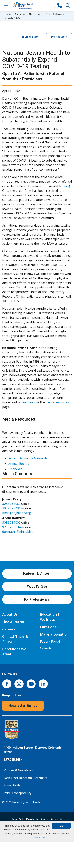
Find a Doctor (13, 621)
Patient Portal (50, 641)
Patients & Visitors (37, 573)
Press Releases (55, 14)
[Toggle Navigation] (6, 5)
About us (20, 14)
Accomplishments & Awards (27, 458)
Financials (15, 469)
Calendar (46, 648)
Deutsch (32, 819)
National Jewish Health (26, 802)
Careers (8, 629)
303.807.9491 (11, 508)
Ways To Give (37, 587)
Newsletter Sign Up (23, 705)
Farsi (44, 819)
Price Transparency (17, 793)
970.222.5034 (11, 527)
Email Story (31, 36)
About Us (10, 614)
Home (7, 14)
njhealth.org (26, 402)
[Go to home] (33, 5)
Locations (48, 627)
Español (17, 819)
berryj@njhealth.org (16, 513)
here (65, 186)
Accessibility (12, 785)
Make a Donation (54, 634)
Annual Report (18, 464)
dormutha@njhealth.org (19, 532)
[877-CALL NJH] (59, 5)
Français (56, 819)
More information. (37, 837)
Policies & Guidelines (18, 770)
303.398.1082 (11, 504)
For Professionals (37, 599)
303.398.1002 (11, 522)
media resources (57, 402)
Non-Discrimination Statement (25, 778)
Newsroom (35, 14)
